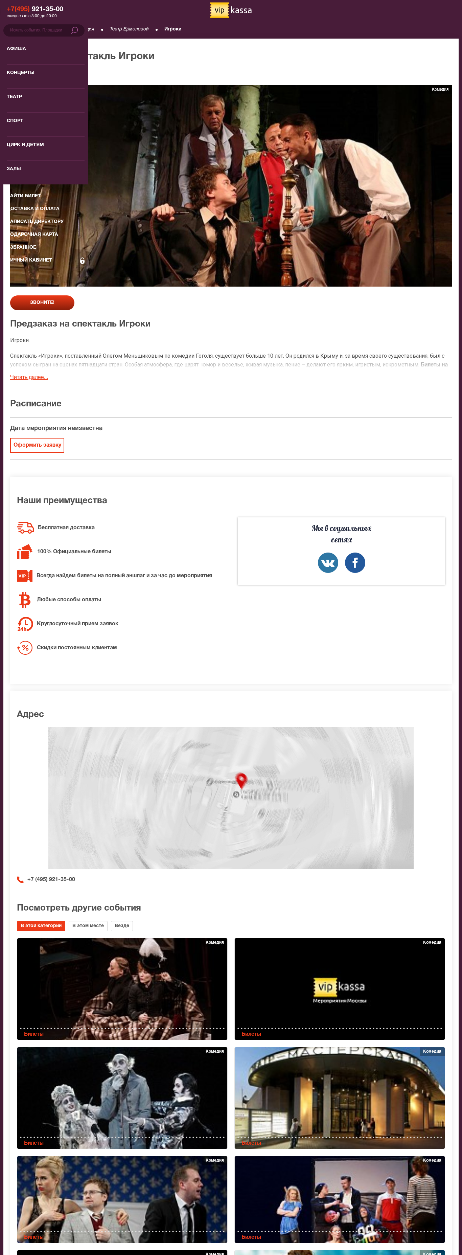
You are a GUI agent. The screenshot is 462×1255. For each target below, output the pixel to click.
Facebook (355, 563)
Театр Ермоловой (129, 29)
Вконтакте (328, 563)
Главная (19, 29)
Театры (51, 29)
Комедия (84, 29)
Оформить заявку (37, 445)
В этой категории (41, 926)
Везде (122, 926)
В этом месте (88, 926)
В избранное (33, 74)
